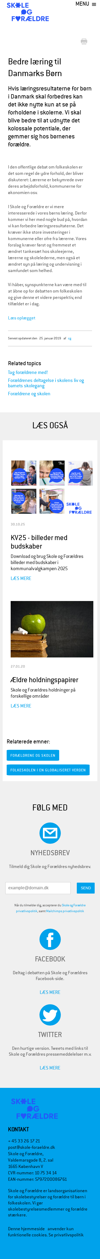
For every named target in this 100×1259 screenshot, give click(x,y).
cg (69, 338)
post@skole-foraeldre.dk (31, 1147)
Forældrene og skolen (29, 394)
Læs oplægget (21, 318)
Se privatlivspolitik (66, 1235)
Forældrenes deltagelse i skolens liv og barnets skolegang (46, 383)
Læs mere (21, 578)
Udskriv (85, 42)
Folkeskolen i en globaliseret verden (48, 770)
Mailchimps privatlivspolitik (65, 911)
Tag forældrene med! (28, 372)
